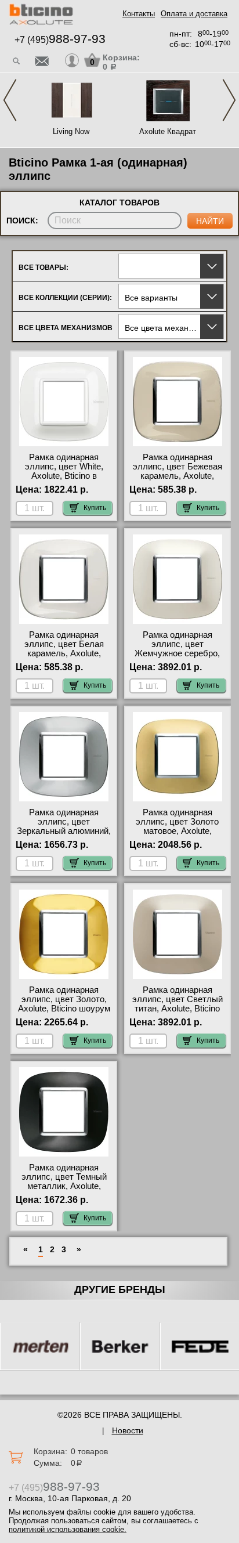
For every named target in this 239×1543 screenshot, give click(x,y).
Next (229, 100)
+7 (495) (60, 40)
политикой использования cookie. (67, 1529)
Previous (10, 100)
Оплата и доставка (194, 13)
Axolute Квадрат (167, 131)
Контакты (138, 13)
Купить (95, 508)
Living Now (71, 131)
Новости (127, 1430)
